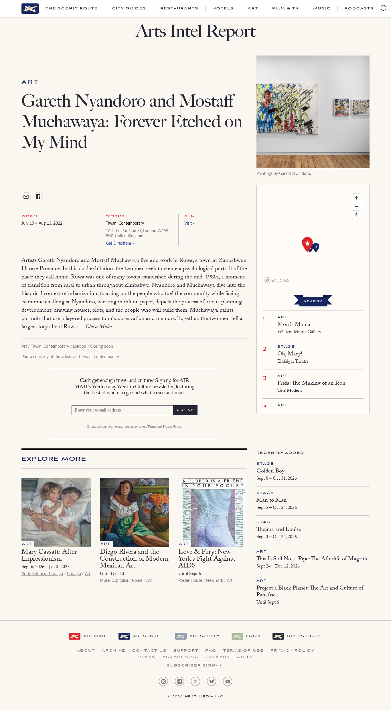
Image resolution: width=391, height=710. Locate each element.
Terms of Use (243, 651)
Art (253, 9)
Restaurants (179, 9)
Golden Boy (270, 471)
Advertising (181, 657)
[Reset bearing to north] (356, 214)
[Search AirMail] (384, 8)
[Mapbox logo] (276, 280)
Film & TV (285, 9)
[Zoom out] (356, 206)
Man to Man (271, 501)
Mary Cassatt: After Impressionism (49, 556)
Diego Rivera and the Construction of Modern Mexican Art (134, 559)
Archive (113, 651)
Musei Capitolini (114, 580)
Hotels (223, 9)
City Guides (129, 9)
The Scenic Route (72, 9)
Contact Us (149, 651)
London (79, 346)
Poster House (190, 580)
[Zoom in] (356, 198)
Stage (286, 347)
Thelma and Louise (278, 530)
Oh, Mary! (289, 354)
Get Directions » (120, 243)
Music (322, 9)
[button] (316, 248)
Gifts (245, 657)
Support (186, 651)
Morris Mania (293, 325)
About (86, 651)
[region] (313, 238)
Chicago (74, 573)
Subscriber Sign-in (195, 666)
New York (214, 580)
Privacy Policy (172, 427)
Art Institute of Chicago (42, 573)
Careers (218, 657)
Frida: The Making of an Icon (311, 384)
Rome (137, 580)
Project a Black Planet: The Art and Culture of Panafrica (309, 592)
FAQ (210, 651)
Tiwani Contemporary (125, 223)
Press (147, 657)
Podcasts (359, 9)
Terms (151, 427)
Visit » (189, 223)
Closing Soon (101, 346)
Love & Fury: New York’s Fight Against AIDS (206, 559)
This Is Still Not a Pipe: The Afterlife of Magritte (312, 559)
